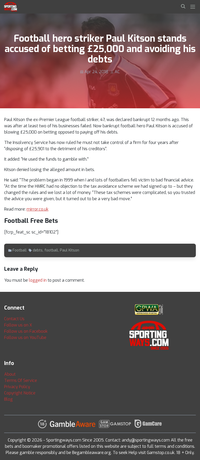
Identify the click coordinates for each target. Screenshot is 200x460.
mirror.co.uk (37, 209)
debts (38, 250)
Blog (8, 399)
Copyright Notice (19, 393)
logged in (38, 280)
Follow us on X (18, 325)
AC (117, 71)
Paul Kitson (69, 250)
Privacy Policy (17, 386)
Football (19, 250)
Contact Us (14, 319)
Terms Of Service (20, 380)
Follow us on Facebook (26, 331)
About (10, 374)
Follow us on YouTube (25, 337)
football (51, 250)
